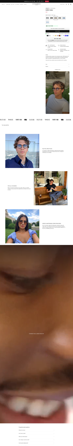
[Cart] (70, 4)
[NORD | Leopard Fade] (47, 18)
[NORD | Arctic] (47, 22)
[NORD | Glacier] (64, 18)
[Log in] (68, 4)
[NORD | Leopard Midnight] (51, 18)
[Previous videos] (46, 94)
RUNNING (21, 4)
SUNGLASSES (8, 4)
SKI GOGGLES (17, 4)
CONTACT (25, 4)
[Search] (66, 4)
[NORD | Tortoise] (60, 18)
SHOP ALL (3, 4)
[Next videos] (69, 94)
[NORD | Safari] (56, 18)
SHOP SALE (46, 1)
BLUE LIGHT (13, 4)
